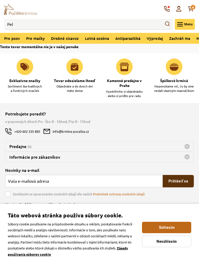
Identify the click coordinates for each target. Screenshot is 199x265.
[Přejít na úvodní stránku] (20, 8)
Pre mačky (35, 38)
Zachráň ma (179, 38)
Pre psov (12, 38)
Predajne (20, 146)
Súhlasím (167, 227)
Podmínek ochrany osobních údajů (119, 194)
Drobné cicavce (65, 38)
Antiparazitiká (127, 38)
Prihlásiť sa (178, 181)
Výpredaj (155, 38)
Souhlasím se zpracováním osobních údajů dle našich (79, 194)
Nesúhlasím (167, 241)
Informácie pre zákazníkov (34, 157)
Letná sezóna (97, 38)
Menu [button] (188, 24)
